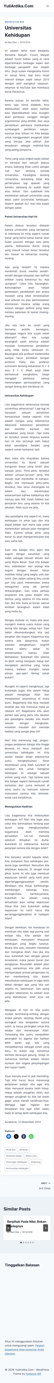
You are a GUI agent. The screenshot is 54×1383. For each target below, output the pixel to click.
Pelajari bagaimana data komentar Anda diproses (24, 1349)
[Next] (45, 1228)
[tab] (21, 1242)
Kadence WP (33, 1373)
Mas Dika (12, 42)
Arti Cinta (44, 1186)
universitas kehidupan (17, 1168)
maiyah (24, 1149)
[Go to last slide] (8, 1228)
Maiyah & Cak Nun (14, 22)
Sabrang (35, 1162)
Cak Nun (11, 1149)
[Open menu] (47, 6)
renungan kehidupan (16, 1162)
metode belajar (14, 1156)
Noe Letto (31, 1156)
